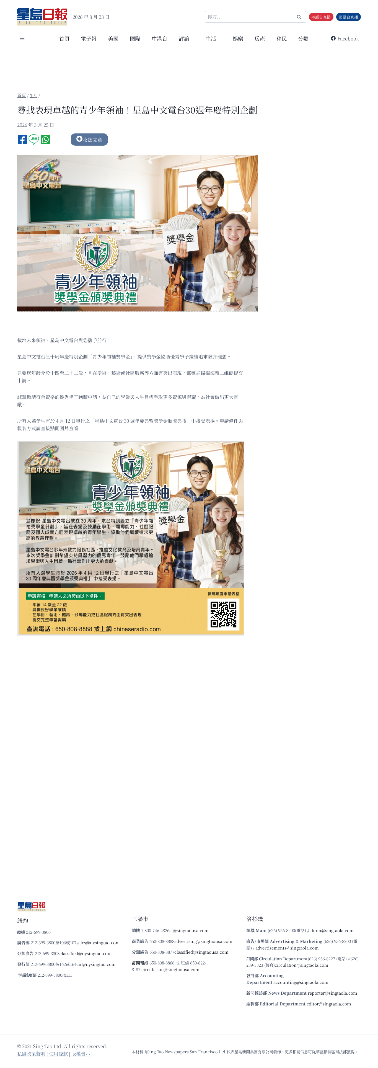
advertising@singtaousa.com (203, 941)
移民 (281, 38)
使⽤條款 (58, 1053)
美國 (113, 38)
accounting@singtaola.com (300, 982)
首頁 (64, 38)
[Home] (21, 95)
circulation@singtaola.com (301, 965)
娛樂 (238, 38)
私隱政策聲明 (31, 1053)
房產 (260, 38)
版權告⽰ (80, 1053)
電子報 (89, 38)
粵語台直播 (321, 17)
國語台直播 (348, 17)
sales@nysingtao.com (98, 942)
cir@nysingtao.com (96, 964)
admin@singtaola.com (331, 930)
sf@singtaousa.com (189, 930)
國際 (135, 38)
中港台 (159, 38)
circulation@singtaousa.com (170, 969)
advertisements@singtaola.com (287, 948)
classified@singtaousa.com (201, 952)
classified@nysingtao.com (85, 953)
